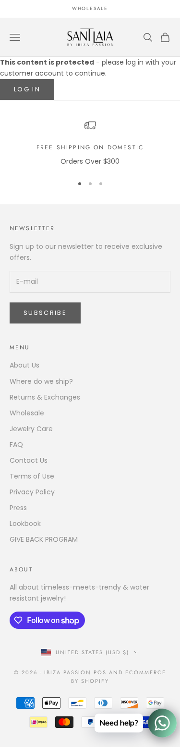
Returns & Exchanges (45, 397)
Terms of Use (32, 476)
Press (18, 508)
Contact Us (29, 460)
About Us (24, 365)
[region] (90, 143)
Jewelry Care (31, 429)
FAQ (16, 444)
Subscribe (45, 312)
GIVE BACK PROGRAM (44, 539)
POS (100, 672)
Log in (27, 89)
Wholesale (27, 413)
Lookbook (25, 523)
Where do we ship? (41, 381)
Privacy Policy (32, 492)
